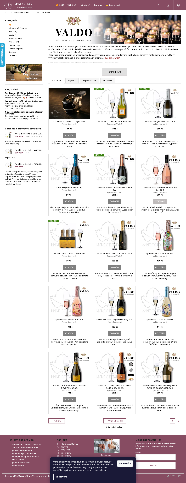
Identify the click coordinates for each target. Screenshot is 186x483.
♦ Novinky (13, 31)
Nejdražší (72, 81)
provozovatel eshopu (21, 462)
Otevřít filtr (115, 72)
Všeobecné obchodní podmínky (26, 444)
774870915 (65, 450)
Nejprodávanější (90, 81)
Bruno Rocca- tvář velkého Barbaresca (24, 101)
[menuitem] (60, 5)
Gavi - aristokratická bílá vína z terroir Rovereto (24, 113)
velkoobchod (18, 459)
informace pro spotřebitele (24, 453)
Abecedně (107, 81)
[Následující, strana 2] (172, 420)
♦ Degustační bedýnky (19, 28)
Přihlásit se (155, 465)
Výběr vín (13, 35)
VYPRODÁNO (160, 201)
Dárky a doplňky (16, 48)
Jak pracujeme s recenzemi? (25, 447)
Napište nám (18, 465)
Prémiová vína (15, 38)
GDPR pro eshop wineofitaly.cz (25, 456)
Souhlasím (125, 463)
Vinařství (12, 55)
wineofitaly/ (66, 453)
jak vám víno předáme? (22, 450)
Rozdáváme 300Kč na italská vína (21, 93)
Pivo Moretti (14, 42)
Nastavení (61, 476)
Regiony (12, 52)
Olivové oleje (14, 45)
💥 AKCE (12, 24)
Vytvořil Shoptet (175, 476)
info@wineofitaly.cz (69, 444)
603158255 (65, 447)
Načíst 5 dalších (115, 421)
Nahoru (57, 421)
